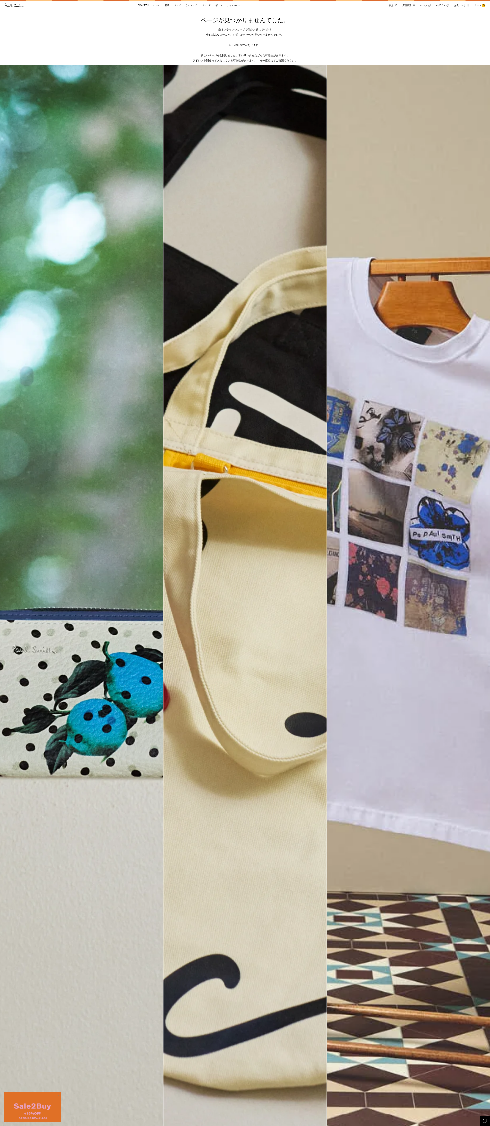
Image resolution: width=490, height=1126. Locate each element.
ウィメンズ (191, 5)
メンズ (177, 5)
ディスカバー (234, 5)
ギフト (218, 5)
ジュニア (206, 5)
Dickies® (143, 5)
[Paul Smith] (15, 5)
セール (156, 5)
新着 (167, 5)
